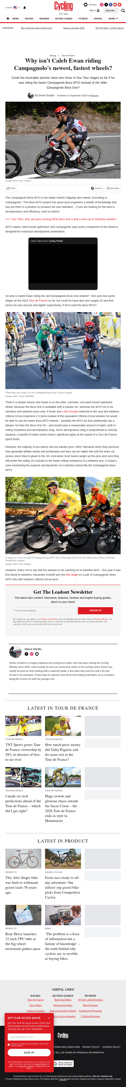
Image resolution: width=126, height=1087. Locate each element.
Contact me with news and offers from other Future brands (30, 1045)
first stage (72, 574)
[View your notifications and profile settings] (25, 8)
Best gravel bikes (63, 1005)
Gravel (98, 18)
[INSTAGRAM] (32, 654)
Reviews (44, 18)
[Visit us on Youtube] (115, 4)
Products (94, 95)
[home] (7, 19)
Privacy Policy (39, 1064)
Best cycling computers (63, 1016)
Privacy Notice (101, 619)
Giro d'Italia (35, 1005)
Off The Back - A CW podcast (110, 28)
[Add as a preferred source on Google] (63, 1063)
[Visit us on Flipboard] (119, 4)
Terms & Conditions (26, 1066)
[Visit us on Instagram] (102, 4)
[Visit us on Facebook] (110, 4)
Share (13, 188)
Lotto (65, 411)
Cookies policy (111, 1047)
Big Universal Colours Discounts (36, 28)
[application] (63, 263)
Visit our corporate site (102, 1076)
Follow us (99, 188)
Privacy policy (91, 1047)
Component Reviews (90, 1011)
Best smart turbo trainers (63, 1011)
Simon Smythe (47, 95)
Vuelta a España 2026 (74, 28)
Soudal (73, 411)
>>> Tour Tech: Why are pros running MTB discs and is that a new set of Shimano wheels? (61, 219)
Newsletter (114, 188)
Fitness (83, 18)
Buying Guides (63, 18)
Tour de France (68, 55)
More (112, 18)
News (15, 18)
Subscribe (110, 11)
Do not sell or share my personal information (75, 1052)
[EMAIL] (37, 654)
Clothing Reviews (90, 1016)
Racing (29, 18)
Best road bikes (63, 1000)
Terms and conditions (66, 1047)
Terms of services (49, 619)
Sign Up (29, 1052)
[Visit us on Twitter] (106, 4)
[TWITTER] (27, 654)
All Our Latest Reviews (90, 1000)
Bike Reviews (90, 1005)
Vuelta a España (36, 1011)
